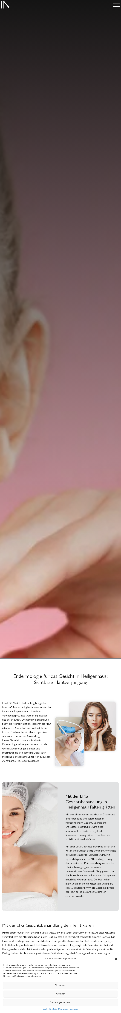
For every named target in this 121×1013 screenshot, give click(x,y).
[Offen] (116, 5)
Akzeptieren (60, 985)
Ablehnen (60, 994)
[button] (116, 959)
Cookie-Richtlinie (50, 1009)
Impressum (74, 1009)
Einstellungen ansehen (60, 1003)
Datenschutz (63, 1009)
